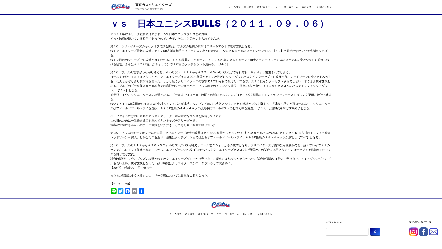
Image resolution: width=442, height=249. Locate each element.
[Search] (375, 232)
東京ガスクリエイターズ (153, 5)
